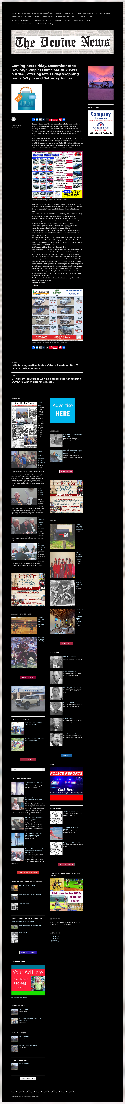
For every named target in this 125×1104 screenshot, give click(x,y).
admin (13, 122)
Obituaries (28, 16)
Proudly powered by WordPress (30, 1096)
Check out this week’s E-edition (22, 24)
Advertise (58, 20)
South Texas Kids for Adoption (21, 20)
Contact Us (81, 16)
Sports (58, 13)
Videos (48, 20)
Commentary (69, 13)
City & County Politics (102, 13)
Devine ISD (54, 940)
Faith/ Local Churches (85, 13)
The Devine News (16, 1096)
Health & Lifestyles (62, 16)
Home (13, 13)
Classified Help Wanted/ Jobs (42, 13)
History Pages (39, 20)
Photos (36, 16)
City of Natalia (55, 938)
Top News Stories (24, 13)
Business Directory (47, 16)
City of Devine (55, 936)
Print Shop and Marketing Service (47, 24)
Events (90, 16)
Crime (73, 16)
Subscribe (67, 20)
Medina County (55, 942)
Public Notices (78, 20)
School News (15, 16)
